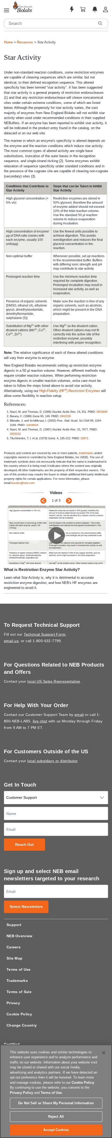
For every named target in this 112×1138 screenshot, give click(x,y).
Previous (43, 500)
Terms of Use (19, 969)
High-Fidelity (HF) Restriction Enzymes (69, 391)
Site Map (14, 958)
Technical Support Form (44, 634)
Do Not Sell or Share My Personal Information (56, 1103)
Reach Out (24, 845)
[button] (100, 23)
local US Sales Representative (53, 681)
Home (8, 42)
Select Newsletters (26, 907)
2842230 (65, 416)
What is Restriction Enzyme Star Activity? (42, 569)
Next (69, 500)
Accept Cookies (56, 1130)
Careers (14, 947)
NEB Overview (20, 936)
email (79, 715)
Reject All (56, 1117)
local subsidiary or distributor (52, 761)
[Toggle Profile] (105, 9)
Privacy (13, 1003)
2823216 (15, 433)
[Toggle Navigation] (6, 10)
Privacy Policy (21, 1093)
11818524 (32, 425)
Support (14, 925)
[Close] (103, 1053)
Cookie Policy (19, 1014)
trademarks (86, 453)
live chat (40, 721)
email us (11, 641)
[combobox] (49, 23)
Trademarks (17, 981)
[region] (56, 1091)
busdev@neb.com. (23, 482)
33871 (84, 438)
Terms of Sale (19, 992)
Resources (25, 42)
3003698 (101, 411)
